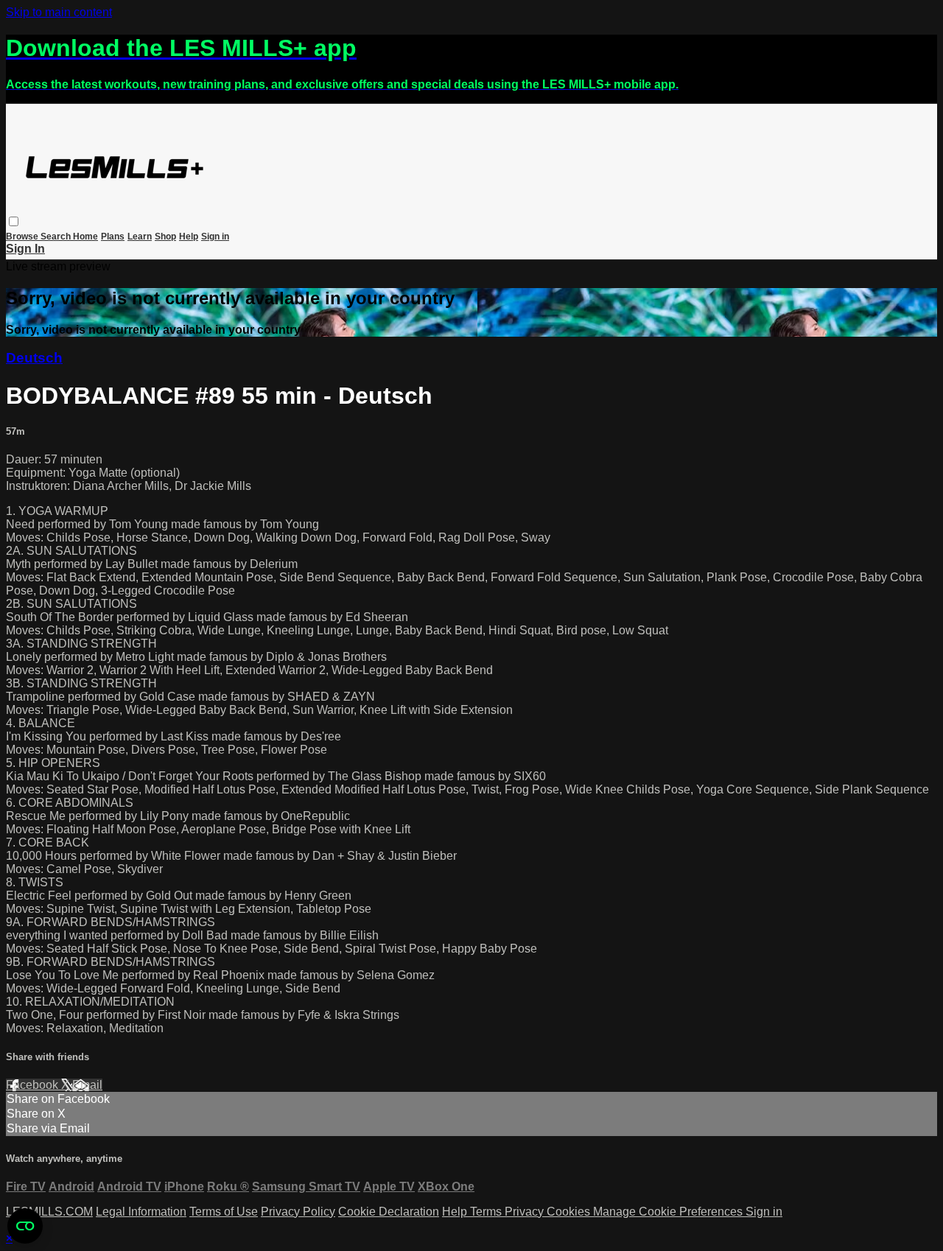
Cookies (570, 1211)
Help (188, 236)
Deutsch (34, 357)
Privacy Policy (298, 1211)
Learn (139, 236)
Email (87, 1085)
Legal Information (141, 1211)
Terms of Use (223, 1211)
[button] (13, 221)
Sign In (25, 248)
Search (57, 236)
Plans (113, 236)
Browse (23, 236)
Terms (487, 1211)
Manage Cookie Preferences (669, 1211)
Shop (165, 236)
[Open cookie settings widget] (25, 1226)
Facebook (33, 1085)
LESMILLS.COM (49, 1211)
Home (85, 236)
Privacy (526, 1211)
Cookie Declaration (388, 1211)
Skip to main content (59, 12)
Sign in (215, 236)
